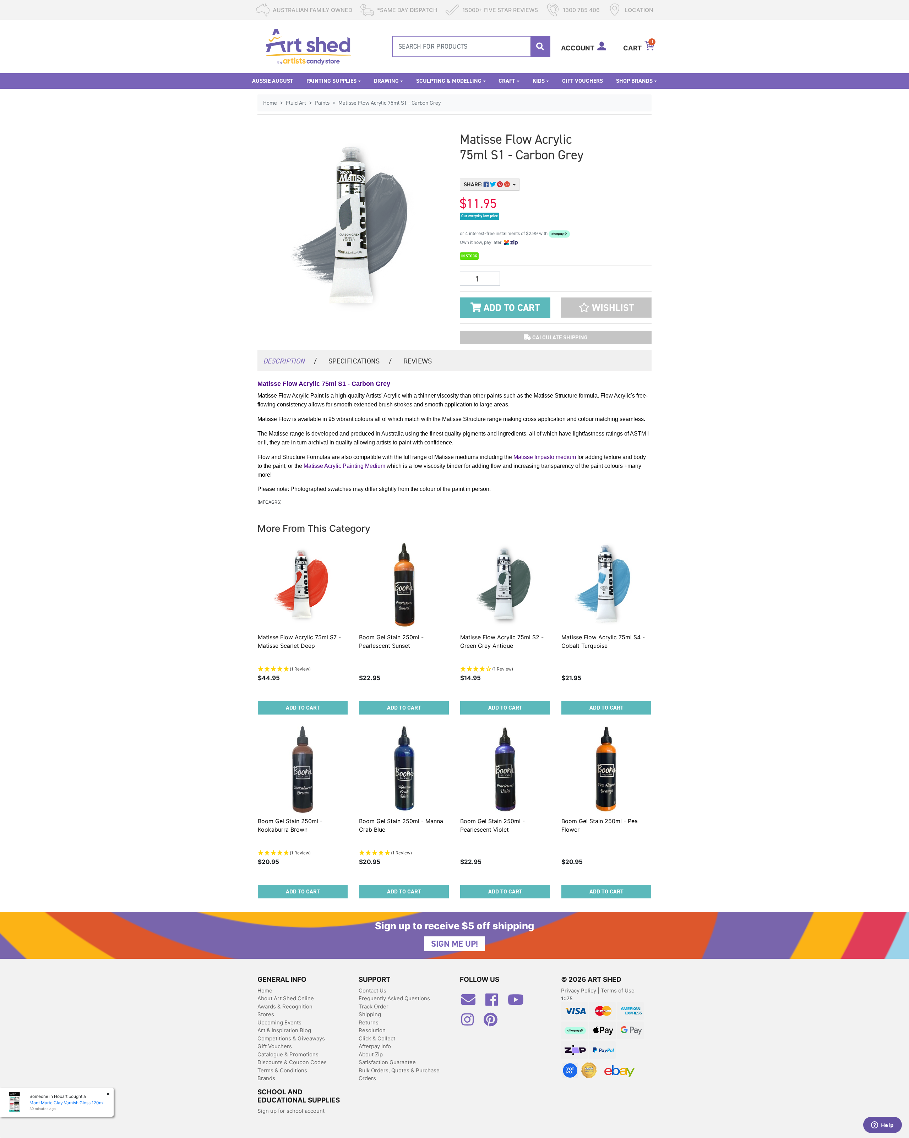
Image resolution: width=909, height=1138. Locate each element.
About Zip (371, 1054)
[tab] (290, 360)
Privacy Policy (579, 990)
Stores (265, 1014)
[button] (606, 307)
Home (264, 990)
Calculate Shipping (559, 337)
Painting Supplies (331, 80)
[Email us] (472, 1002)
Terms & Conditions (282, 1070)
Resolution (372, 1030)
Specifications (360, 361)
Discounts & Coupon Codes (292, 1062)
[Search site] (540, 46)
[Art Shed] (308, 46)
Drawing (386, 80)
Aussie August (272, 80)
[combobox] (471, 46)
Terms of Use (618, 990)
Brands (266, 1078)
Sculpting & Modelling (448, 80)
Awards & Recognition (284, 1006)
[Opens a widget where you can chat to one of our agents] (882, 1125)
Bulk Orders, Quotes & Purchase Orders (399, 1074)
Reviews (417, 361)
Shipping (370, 1014)
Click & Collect (377, 1038)
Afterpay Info (375, 1046)
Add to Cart (510, 307)
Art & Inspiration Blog (284, 1030)
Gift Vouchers (582, 80)
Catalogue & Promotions (288, 1054)
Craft (507, 80)
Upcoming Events (279, 1022)
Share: (474, 184)
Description (290, 361)
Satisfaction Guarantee (387, 1062)
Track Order (373, 1006)
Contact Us (372, 990)
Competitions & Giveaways (291, 1038)
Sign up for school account (291, 1110)
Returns (369, 1022)
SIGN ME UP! (454, 944)
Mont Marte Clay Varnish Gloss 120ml (66, 1102)
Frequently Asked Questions (394, 998)
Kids (539, 80)
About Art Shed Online (285, 998)
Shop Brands (634, 80)
